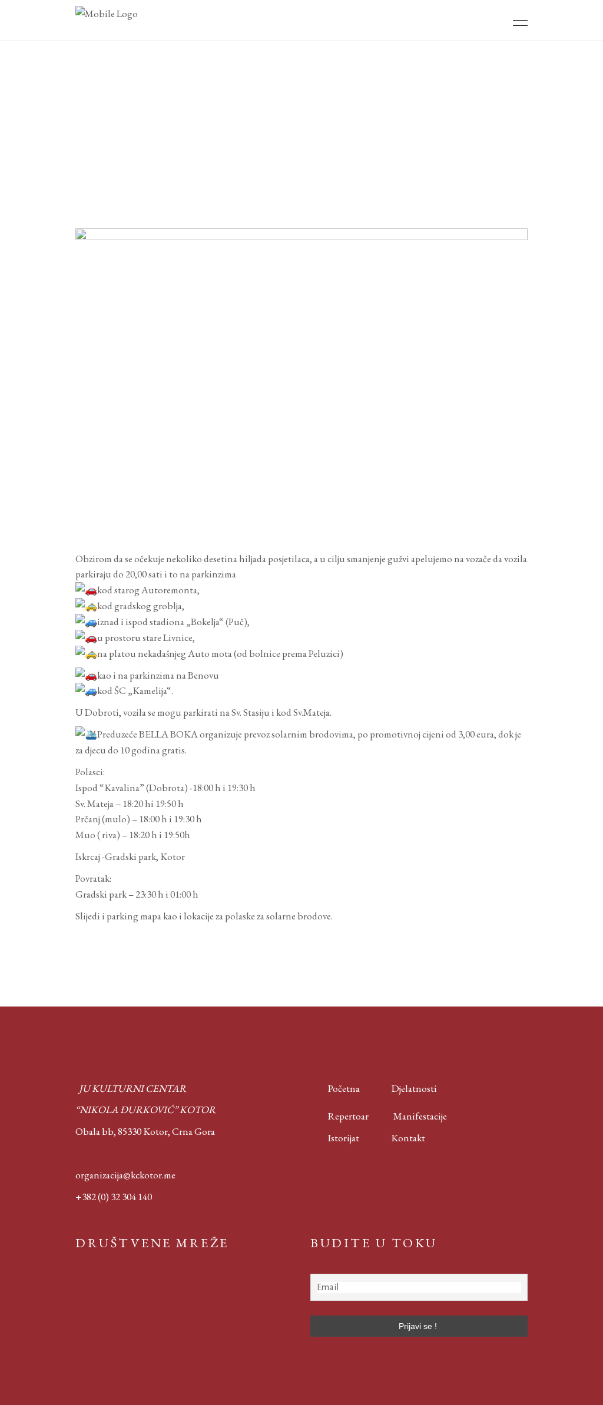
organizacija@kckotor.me (125, 1174)
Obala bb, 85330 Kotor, (122, 1131)
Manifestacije (420, 1116)
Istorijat (334, 1137)
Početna (341, 1088)
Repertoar (339, 1116)
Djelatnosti (414, 1088)
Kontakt (408, 1137)
